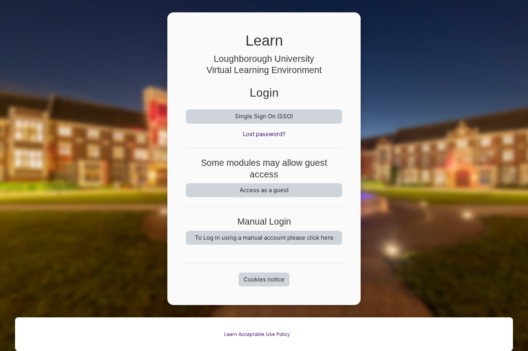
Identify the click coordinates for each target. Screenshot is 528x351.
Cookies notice (264, 279)
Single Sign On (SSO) (264, 116)
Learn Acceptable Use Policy (257, 334)
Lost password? (264, 134)
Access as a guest (264, 190)
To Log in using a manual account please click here (264, 237)
